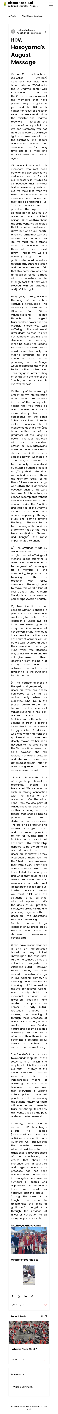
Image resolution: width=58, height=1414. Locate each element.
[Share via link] (32, 1296)
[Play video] (29, 1275)
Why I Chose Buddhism (32, 16)
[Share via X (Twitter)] (19, 1296)
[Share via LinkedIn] (25, 1296)
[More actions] (45, 31)
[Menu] (51, 4)
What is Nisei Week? (24, 1349)
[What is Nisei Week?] (29, 1332)
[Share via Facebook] (12, 1296)
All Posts (12, 16)
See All (44, 1316)
